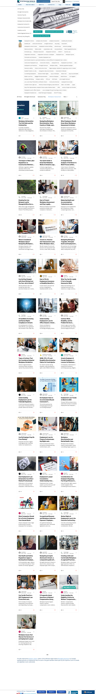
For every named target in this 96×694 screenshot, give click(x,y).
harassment (64, 43)
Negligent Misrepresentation (41, 76)
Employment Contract (29, 40)
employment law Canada (66, 82)
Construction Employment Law (31, 62)
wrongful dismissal (48, 43)
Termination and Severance (30, 57)
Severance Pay (42, 97)
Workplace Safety (53, 65)
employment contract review (30, 46)
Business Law (67, 51)
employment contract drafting (45, 46)
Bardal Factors (64, 76)
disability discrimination (67, 40)
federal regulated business (70, 49)
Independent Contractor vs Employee (46, 54)
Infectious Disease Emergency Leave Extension (49, 84)
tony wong (57, 43)
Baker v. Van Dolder (65, 84)
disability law (27, 43)
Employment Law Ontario (66, 62)
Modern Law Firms (28, 76)
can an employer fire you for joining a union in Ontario (54, 90)
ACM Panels (54, 79)
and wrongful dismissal (64, 79)
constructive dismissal (37, 43)
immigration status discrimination (46, 71)
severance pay (57, 46)
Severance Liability (28, 68)
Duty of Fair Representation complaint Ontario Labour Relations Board (39, 87)
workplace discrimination (41, 40)
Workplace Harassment (39, 51)
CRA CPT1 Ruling (57, 92)
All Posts (19, 97)
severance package (67, 46)
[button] (76, 97)
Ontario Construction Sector (41, 68)
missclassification (58, 49)
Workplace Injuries (70, 54)
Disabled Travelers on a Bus (30, 71)
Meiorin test (64, 73)
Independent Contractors (29, 54)
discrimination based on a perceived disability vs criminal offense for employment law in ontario (45, 60)
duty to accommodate (73, 73)
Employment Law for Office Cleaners (32, 90)
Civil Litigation (72, 76)
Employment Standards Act (30, 92)
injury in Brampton (55, 73)
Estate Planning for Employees (45, 92)
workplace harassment (54, 40)
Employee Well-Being (29, 79)
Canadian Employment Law (45, 57)
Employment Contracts (51, 51)
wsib (75, 62)
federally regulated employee (66, 65)
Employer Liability (40, 79)
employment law (55, 62)
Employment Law (60, 54)
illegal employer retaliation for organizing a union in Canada (62, 68)
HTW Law (48, 79)
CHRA (58, 87)
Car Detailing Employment (30, 73)
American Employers (54, 76)
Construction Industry (45, 62)
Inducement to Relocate (61, 71)
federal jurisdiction (28, 49)
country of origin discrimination (69, 87)
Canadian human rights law (30, 84)
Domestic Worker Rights (43, 73)
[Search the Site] (64, 1)
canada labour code (48, 49)
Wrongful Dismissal (43, 65)
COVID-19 (60, 51)
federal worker (38, 49)
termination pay (27, 51)
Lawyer (73, 84)
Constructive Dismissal (54, 82)
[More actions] (34, 118)
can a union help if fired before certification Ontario (35, 82)
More (65, 97)
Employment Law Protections (30, 65)
